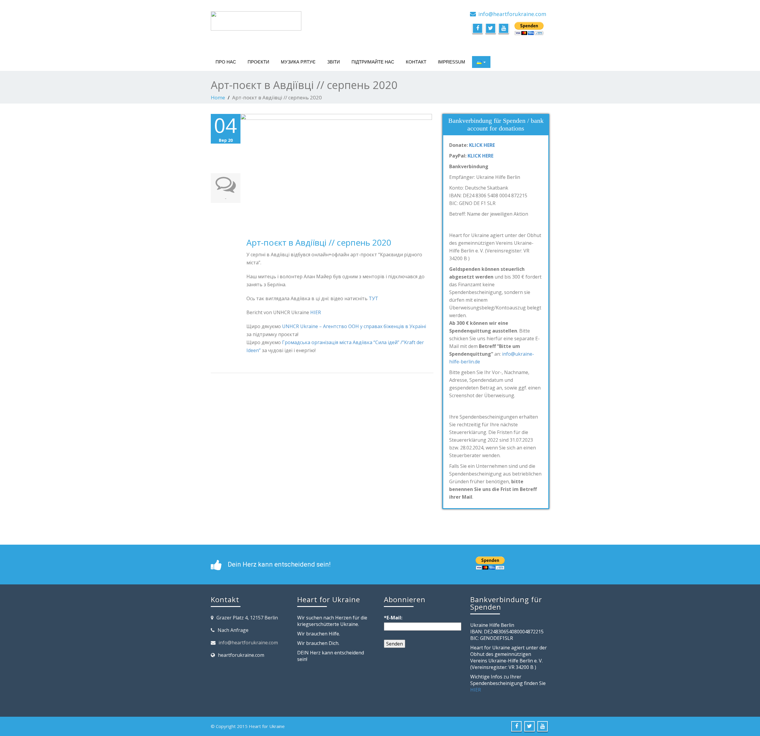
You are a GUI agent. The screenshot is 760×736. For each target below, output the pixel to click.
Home (218, 97)
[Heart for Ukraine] (256, 19)
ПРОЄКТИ (258, 61)
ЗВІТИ (333, 61)
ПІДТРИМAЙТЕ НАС (373, 61)
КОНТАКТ (416, 61)
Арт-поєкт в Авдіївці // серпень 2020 (318, 242)
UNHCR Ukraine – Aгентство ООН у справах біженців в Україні (354, 326)
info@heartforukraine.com (248, 642)
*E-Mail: (393, 617)
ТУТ (373, 298)
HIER (315, 312)
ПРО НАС (226, 61)
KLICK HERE (482, 145)
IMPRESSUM (451, 61)
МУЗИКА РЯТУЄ (298, 61)
